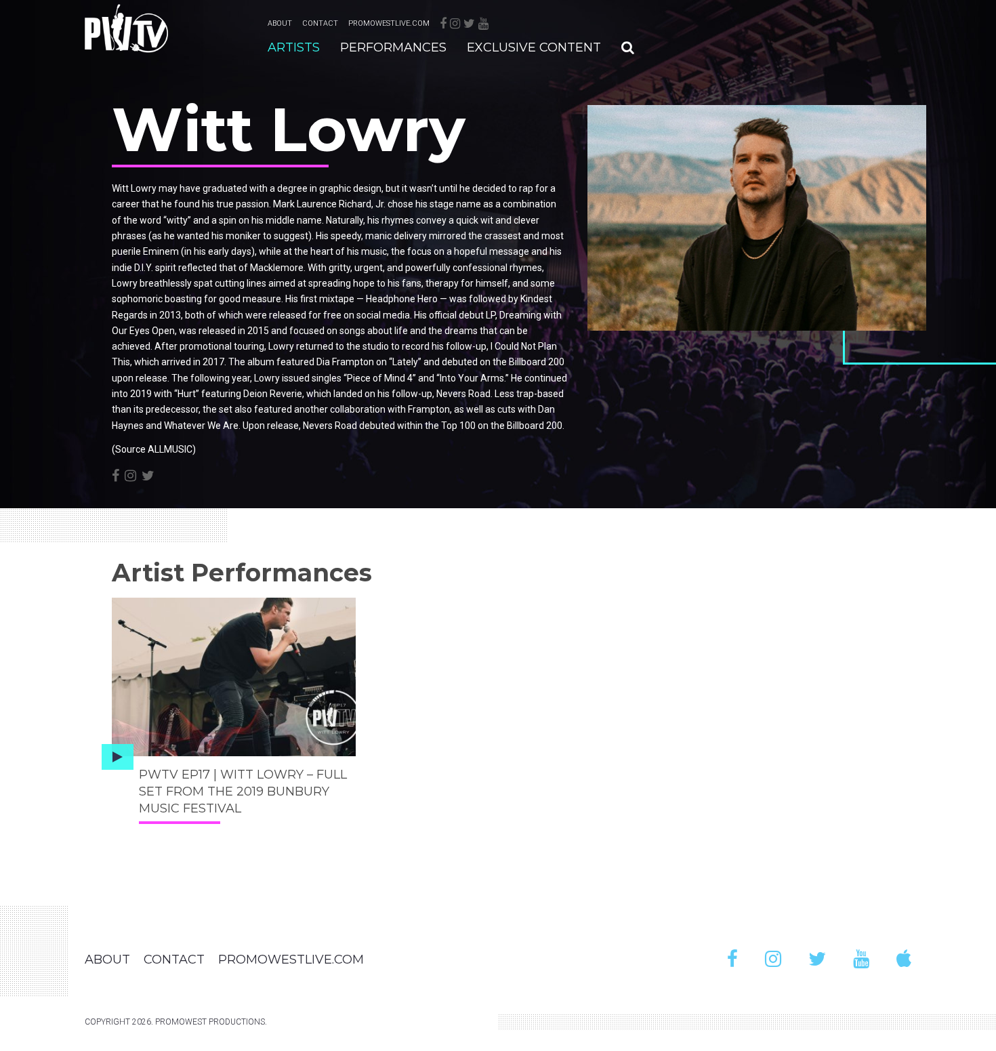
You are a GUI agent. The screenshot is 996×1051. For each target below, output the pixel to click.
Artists (294, 47)
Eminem (161, 251)
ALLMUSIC (170, 449)
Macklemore (277, 267)
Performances (393, 47)
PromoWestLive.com (389, 23)
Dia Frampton (345, 361)
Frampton (429, 409)
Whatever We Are (201, 425)
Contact (320, 23)
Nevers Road (463, 393)
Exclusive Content (534, 47)
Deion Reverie (272, 393)
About (280, 23)
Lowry (125, 283)
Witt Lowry (134, 188)
